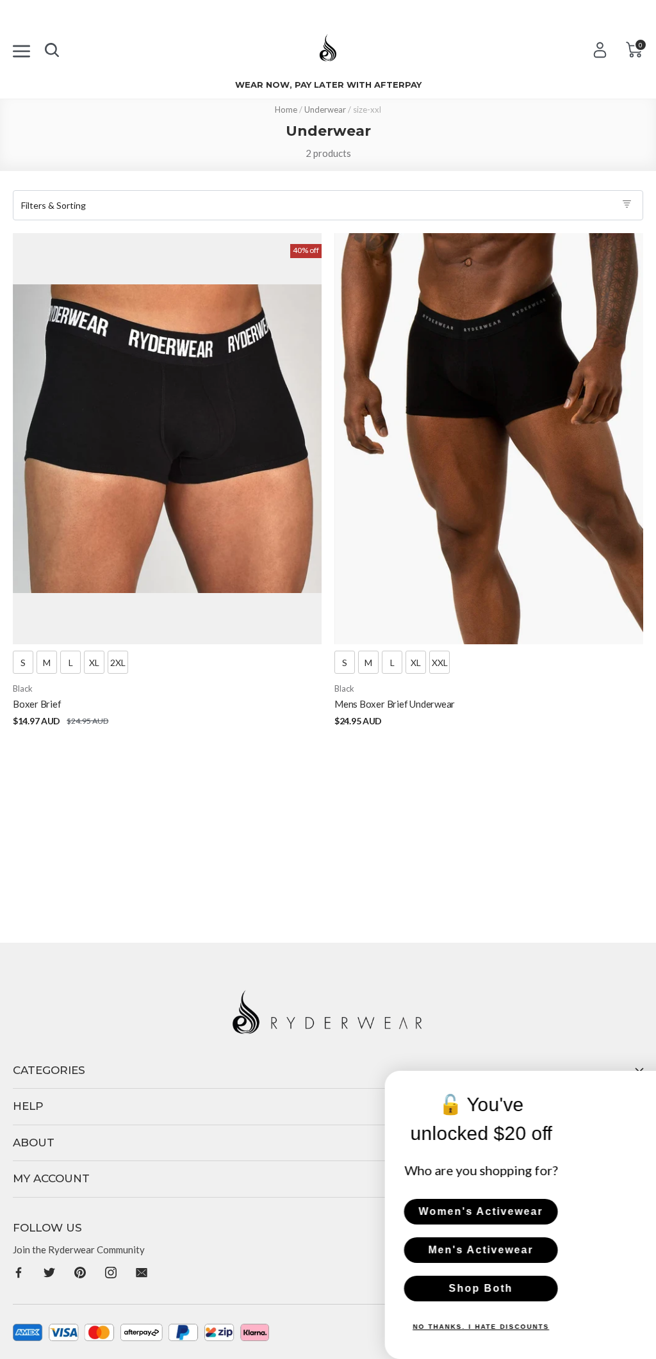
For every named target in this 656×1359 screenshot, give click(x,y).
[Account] (600, 50)
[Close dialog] (642, 1085)
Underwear (325, 109)
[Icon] (21, 49)
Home (286, 109)
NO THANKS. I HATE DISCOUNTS (368, 1326)
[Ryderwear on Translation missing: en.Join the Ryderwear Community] (18, 1271)
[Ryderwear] (328, 52)
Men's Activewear (367, 1249)
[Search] (52, 47)
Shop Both (368, 1288)
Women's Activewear (368, 1211)
